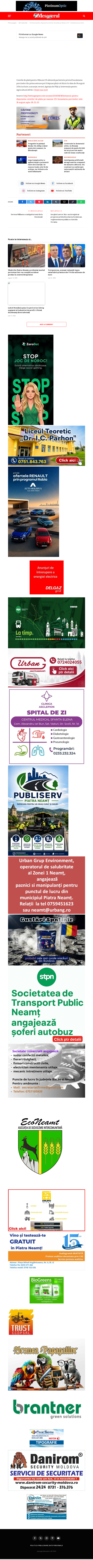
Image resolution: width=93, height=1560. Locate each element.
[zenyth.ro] (46, 1290)
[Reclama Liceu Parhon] (46, 465)
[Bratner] (46, 1425)
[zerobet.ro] (30, 424)
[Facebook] (10, 38)
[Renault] (33, 556)
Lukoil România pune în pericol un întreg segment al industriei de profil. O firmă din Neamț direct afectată (26, 310)
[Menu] (9, 16)
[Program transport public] (46, 648)
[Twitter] (10, 44)
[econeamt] (40, 1188)
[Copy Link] (10, 67)
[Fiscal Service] (46, 1438)
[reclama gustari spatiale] (46, 965)
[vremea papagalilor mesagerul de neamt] (46, 1364)
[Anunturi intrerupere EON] (46, 577)
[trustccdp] (21, 1334)
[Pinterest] (10, 55)
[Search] (84, 16)
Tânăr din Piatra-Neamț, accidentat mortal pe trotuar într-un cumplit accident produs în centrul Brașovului (26, 272)
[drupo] (46, 1231)
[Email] (10, 61)
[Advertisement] (50, 62)
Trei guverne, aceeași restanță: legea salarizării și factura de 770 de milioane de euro (66, 272)
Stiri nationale (23, 23)
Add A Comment (46, 324)
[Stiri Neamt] (46, 16)
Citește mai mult (41, 90)
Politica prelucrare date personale (46, 1545)
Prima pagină (12, 23)
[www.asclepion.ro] (46, 764)
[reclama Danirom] (46, 1490)
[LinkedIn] (10, 50)
